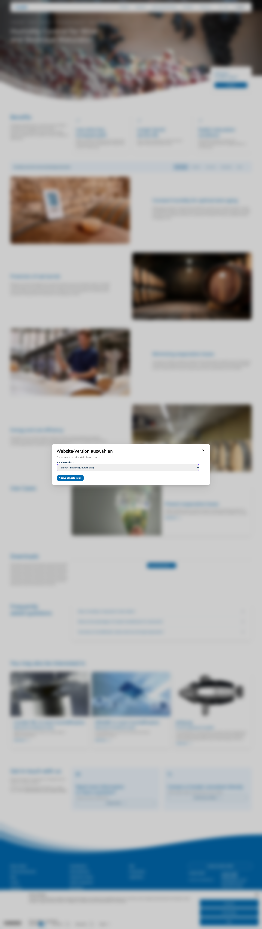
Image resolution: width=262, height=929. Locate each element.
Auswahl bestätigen (70, 477)
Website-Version (65, 462)
